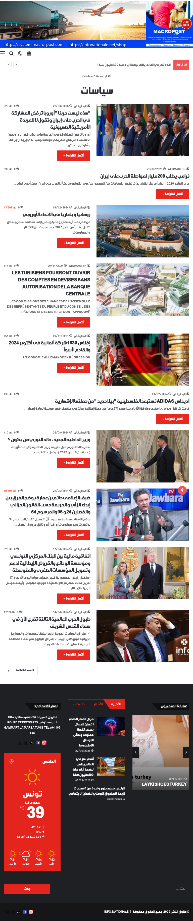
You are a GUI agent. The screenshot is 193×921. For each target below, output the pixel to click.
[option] (160, 752)
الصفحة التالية (25, 670)
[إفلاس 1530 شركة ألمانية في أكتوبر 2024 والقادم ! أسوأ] (142, 360)
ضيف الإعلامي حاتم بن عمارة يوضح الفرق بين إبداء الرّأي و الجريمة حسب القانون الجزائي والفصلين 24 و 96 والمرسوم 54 (47, 505)
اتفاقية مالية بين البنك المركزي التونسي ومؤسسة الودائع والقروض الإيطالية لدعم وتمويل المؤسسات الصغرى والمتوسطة (49, 563)
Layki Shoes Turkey (164, 784)
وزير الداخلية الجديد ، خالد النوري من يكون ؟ (49, 440)
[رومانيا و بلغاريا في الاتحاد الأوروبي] (142, 231)
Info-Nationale (116, 912)
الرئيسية (102, 76)
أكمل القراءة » (73, 155)
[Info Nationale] (96, 24)
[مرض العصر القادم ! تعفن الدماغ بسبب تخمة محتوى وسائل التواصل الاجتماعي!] (111, 726)
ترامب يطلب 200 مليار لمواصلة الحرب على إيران (144, 176)
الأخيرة (115, 704)
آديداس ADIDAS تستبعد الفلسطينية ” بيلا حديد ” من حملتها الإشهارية (122, 401)
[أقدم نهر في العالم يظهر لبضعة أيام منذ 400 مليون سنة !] (111, 766)
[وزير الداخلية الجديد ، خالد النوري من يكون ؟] (142, 456)
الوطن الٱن (80, 106)
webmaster (176, 169)
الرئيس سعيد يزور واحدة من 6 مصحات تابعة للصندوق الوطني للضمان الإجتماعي (121, 65)
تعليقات (79, 704)
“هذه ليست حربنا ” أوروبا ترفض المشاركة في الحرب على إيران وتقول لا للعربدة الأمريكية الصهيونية (50, 120)
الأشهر (98, 704)
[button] (142, 130)
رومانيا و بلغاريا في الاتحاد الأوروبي (56, 215)
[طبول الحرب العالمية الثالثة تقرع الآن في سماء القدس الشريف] (142, 636)
